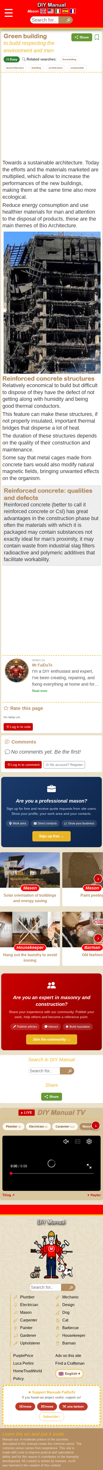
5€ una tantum (73, 1406)
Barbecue (70, 1328)
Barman (68, 1343)
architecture (56, 67)
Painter (25, 1328)
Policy (18, 1379)
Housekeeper (73, 1335)
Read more (39, 691)
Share (84, 37)
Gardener (27, 1335)
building (36, 67)
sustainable (77, 67)
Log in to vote (20, 727)
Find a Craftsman (70, 1363)
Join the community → (51, 1039)
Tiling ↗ (8, 1195)
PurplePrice (23, 1356)
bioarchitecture (15, 67)
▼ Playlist (94, 1195)
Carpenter (65, 1126)
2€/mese (47, 1406)
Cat (64, 1320)
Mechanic (70, 1297)
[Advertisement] (51, 116)
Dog (65, 1312)
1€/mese (25, 1406)
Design (67, 1305)
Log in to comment (25, 765)
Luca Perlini (23, 1363)
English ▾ (72, 1373)
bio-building (69, 59)
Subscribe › (51, 1416)
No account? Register (66, 765)
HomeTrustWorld (27, 1371)
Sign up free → (51, 836)
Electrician (38, 1126)
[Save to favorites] (96, 37)
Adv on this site (68, 1356)
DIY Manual (51, 5)
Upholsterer (29, 1343)
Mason (33, 11)
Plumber (13, 1126)
